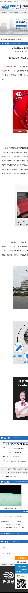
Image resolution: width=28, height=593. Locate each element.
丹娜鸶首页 (4, 12)
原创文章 (22, 51)
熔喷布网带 (13, 476)
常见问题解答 (19, 39)
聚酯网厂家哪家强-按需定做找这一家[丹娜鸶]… (11, 522)
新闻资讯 (13, 39)
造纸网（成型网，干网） (11, 508)
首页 (9, 39)
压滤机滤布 (23, 12)
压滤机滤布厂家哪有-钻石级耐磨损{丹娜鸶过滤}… (12, 524)
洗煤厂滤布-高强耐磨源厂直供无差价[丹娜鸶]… (11, 519)
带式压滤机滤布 (14, 12)
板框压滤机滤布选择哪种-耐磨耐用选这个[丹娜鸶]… (12, 516)
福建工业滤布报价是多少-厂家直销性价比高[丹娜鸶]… (13, 527)
